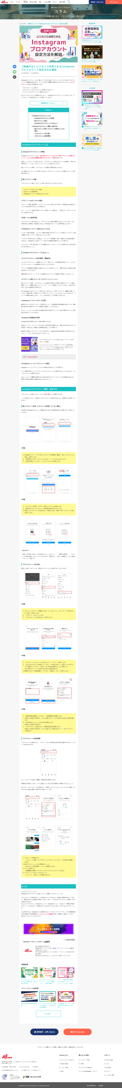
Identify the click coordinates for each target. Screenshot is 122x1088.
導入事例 (26, 2)
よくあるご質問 (47, 2)
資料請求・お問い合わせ (97, 2)
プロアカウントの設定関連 (42, 136)
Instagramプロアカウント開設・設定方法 (44, 126)
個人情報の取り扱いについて (10, 1070)
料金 (40, 2)
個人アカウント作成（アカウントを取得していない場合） (49, 130)
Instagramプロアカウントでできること (46, 123)
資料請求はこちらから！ (48, 103)
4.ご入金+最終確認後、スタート (88, 1071)
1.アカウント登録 (84, 1060)
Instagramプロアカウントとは (41, 115)
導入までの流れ (33, 2)
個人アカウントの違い (41, 120)
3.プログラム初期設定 (86, 1067)
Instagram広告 (31, 356)
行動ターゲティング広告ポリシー (32, 1070)
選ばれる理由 (64, 1063)
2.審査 (82, 1063)
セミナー (55, 2)
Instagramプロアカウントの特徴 (44, 118)
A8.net (54, 948)
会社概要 (100, 1085)
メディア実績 (64, 1067)
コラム (68, 1)
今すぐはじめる (114, 2)
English (36, 1066)
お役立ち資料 (62, 2)
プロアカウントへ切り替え (42, 133)
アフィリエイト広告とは (67, 1060)
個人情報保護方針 (91, 1085)
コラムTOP (47, 1014)
